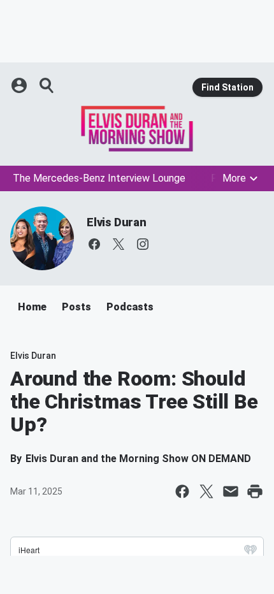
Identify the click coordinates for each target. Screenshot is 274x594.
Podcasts (130, 307)
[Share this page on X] (206, 491)
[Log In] (20, 85)
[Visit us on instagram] (142, 244)
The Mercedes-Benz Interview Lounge (99, 178)
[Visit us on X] (118, 244)
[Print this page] (255, 491)
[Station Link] (137, 128)
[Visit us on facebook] (94, 244)
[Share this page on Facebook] (182, 491)
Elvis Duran (117, 222)
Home (32, 307)
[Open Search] (47, 85)
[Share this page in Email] (231, 491)
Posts (76, 307)
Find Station (227, 87)
